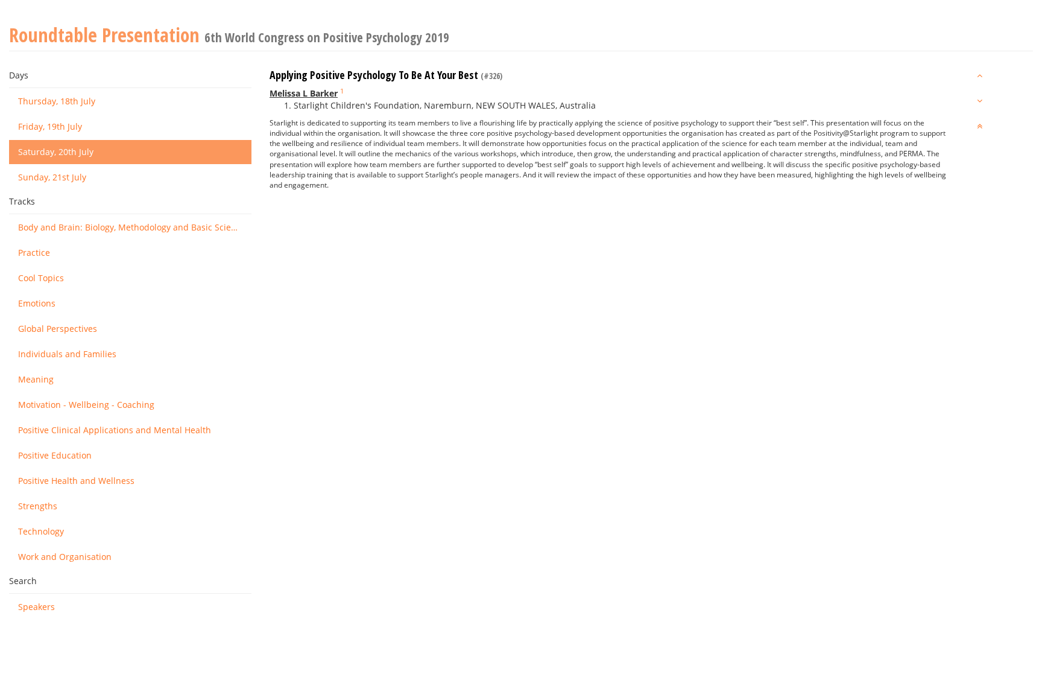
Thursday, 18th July (56, 101)
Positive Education (55, 455)
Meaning (36, 379)
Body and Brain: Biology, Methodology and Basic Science (131, 227)
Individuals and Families (67, 354)
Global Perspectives (57, 328)
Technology (41, 531)
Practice (34, 252)
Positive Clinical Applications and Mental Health (114, 430)
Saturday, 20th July (55, 151)
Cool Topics (41, 278)
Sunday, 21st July (52, 177)
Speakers (36, 606)
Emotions (36, 303)
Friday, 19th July (50, 126)
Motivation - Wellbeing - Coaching (86, 404)
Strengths (37, 506)
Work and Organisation (65, 556)
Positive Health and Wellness (76, 480)
